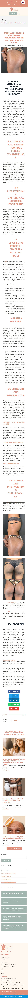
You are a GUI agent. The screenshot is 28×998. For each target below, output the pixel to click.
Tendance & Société (6, 879)
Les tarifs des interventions (8, 964)
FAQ (20, 4)
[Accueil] (1, 22)
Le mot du (6, 660)
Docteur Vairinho (5, 957)
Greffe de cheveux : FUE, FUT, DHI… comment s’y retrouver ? (13, 838)
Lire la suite (6, 771)
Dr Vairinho (12, 660)
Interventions (4, 962)
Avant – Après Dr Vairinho (8, 966)
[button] (18, 13)
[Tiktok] (7, 951)
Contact (3, 960)
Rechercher (4, 854)
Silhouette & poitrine (6, 876)
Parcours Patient (5, 870)
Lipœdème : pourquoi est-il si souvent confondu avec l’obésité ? (13, 800)
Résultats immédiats (14, 502)
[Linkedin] (10, 951)
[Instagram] (4, 951)
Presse (8, 4)
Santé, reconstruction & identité (8, 873)
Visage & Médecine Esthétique (8, 882)
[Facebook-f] (1, 951)
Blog (15, 4)
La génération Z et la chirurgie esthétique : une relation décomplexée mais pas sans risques (14, 761)
